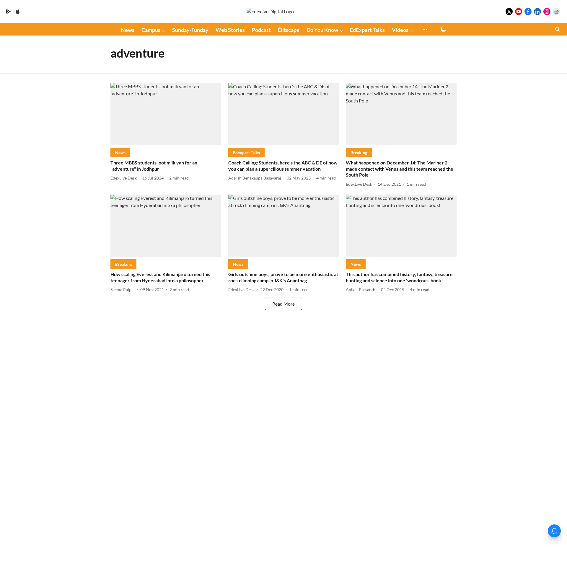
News (127, 30)
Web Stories (230, 30)
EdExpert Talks (367, 30)
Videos (400, 30)
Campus (150, 30)
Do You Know (322, 30)
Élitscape (288, 30)
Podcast (261, 30)
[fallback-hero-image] (165, 114)
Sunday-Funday (190, 30)
